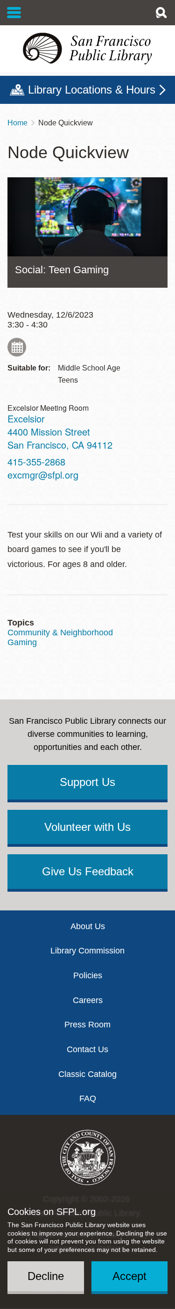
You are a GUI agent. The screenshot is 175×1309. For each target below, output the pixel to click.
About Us (87, 926)
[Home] (87, 49)
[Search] (161, 12)
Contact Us (87, 1049)
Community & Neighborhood (60, 632)
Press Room (87, 1024)
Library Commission (87, 950)
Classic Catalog (87, 1074)
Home (17, 123)
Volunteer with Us (87, 827)
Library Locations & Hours (91, 89)
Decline (46, 1276)
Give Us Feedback (87, 871)
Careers (88, 1000)
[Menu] (14, 12)
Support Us (87, 782)
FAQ (87, 1098)
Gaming (22, 642)
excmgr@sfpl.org (42, 474)
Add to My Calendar (16, 347)
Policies (87, 975)
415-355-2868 (36, 461)
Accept (129, 1276)
